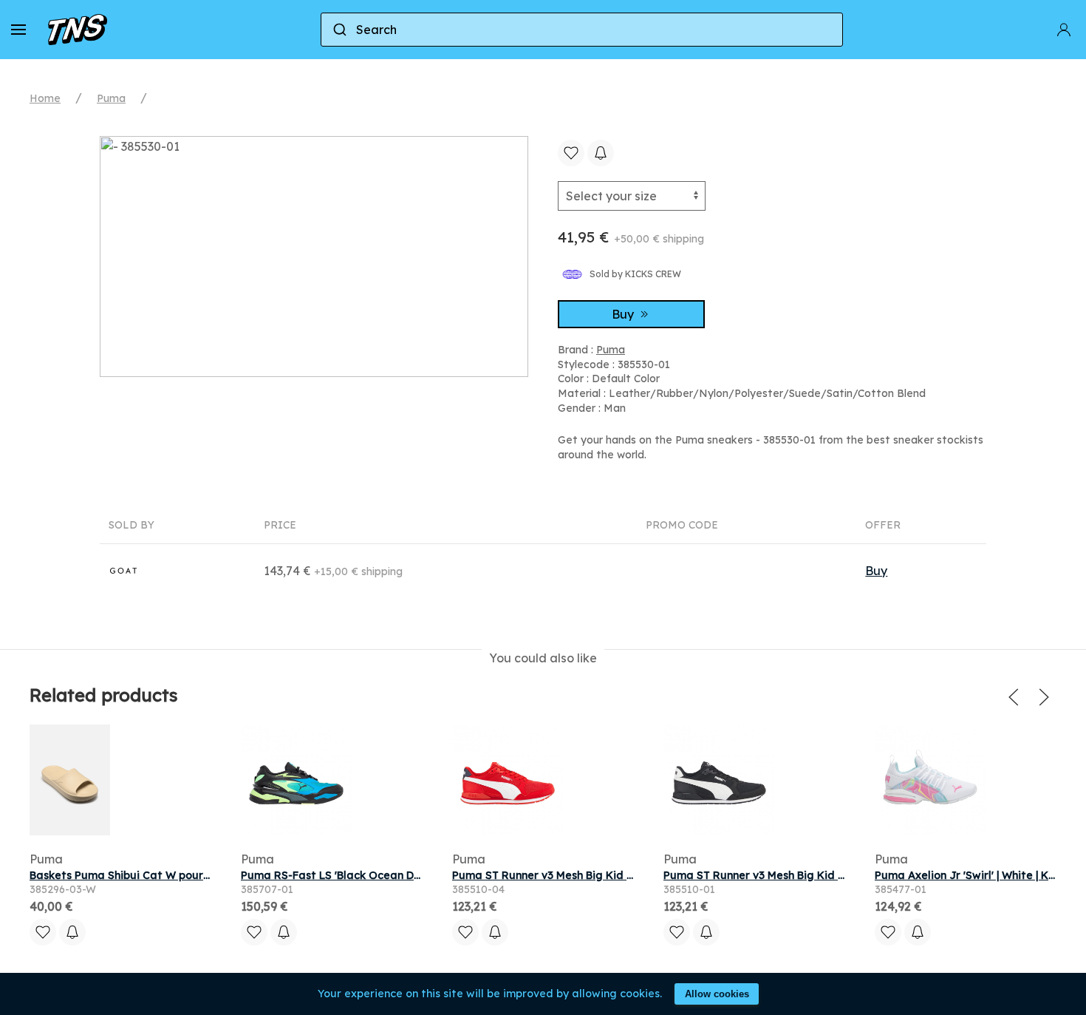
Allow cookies (717, 993)
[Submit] (338, 29)
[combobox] (582, 30)
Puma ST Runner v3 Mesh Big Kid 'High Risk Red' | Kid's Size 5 (611, 875)
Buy (624, 314)
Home (45, 98)
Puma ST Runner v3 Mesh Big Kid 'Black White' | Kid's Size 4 (818, 875)
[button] (18, 29)
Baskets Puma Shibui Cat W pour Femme (137, 875)
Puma (111, 98)
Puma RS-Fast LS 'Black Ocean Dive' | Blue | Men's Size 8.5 (391, 875)
